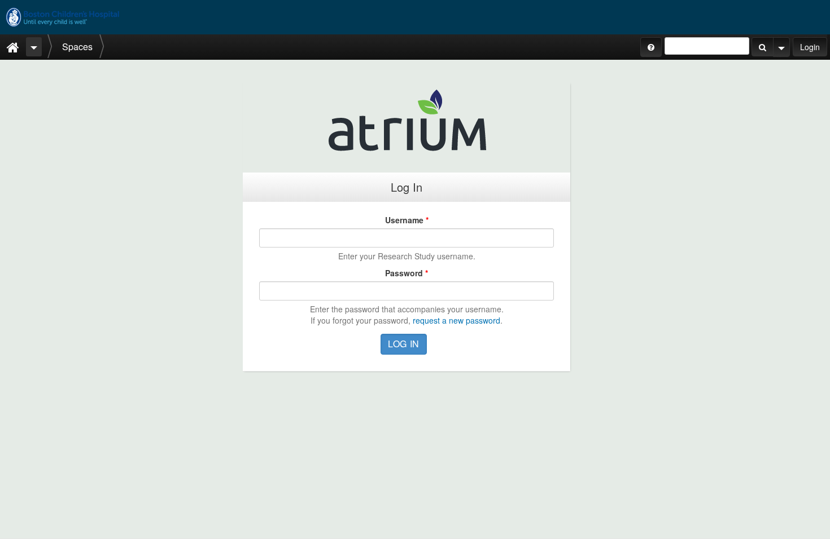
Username (407, 220)
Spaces (77, 46)
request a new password (456, 320)
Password (406, 273)
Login (810, 46)
